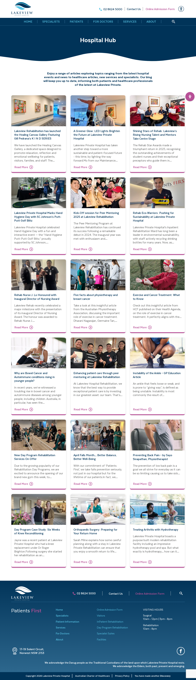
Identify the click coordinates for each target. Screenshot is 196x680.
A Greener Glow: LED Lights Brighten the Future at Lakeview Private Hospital (96, 134)
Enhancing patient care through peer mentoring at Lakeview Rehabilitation (96, 375)
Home (59, 610)
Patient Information (67, 622)
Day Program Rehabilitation (112, 627)
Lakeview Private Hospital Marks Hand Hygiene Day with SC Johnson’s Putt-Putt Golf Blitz (38, 216)
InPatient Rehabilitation (110, 622)
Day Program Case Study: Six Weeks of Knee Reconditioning (37, 531)
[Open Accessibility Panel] (190, 96)
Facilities (101, 639)
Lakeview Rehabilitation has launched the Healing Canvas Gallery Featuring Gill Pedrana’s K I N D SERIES (37, 134)
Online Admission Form (110, 610)
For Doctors (62, 633)
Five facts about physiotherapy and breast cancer (95, 297)
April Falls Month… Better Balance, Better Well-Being (95, 457)
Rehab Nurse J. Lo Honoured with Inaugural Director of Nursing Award (36, 297)
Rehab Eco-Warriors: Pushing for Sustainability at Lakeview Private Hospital (154, 216)
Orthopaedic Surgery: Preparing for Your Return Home (95, 531)
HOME (28, 21)
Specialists (51, 21)
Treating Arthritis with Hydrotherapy (155, 529)
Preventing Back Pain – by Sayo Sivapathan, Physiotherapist (152, 457)
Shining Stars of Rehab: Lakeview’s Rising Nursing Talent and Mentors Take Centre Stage (155, 134)
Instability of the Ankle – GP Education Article (157, 375)
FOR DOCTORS (103, 21)
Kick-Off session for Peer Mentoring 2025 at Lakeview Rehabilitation (96, 215)
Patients (76, 21)
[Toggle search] (181, 593)
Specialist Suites (106, 633)
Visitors (101, 615)
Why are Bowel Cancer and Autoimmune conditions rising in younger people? (34, 377)
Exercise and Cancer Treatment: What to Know (156, 297)
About (151, 21)
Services (129, 21)
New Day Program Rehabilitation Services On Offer (34, 457)
